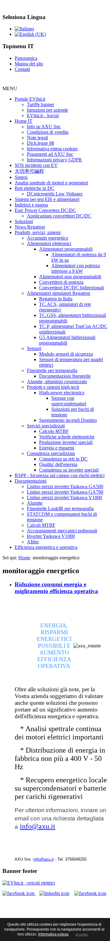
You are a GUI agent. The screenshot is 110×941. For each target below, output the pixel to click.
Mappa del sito (29, 63)
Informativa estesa (53, 934)
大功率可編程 (29, 171)
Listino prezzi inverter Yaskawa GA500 (65, 486)
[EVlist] (28, 882)
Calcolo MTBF (54, 431)
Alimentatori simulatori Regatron (58, 293)
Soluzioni (24, 221)
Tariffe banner (40, 104)
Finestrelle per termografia (52, 370)
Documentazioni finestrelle (65, 376)
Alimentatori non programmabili (70, 276)
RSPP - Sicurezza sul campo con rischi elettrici (60, 475)
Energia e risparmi (56, 447)
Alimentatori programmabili (66, 249)
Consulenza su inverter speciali (69, 469)
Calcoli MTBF (41, 525)
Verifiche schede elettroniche (66, 436)
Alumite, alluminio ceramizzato (57, 381)
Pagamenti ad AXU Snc (50, 154)
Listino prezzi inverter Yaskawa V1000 (64, 497)
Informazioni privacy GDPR (54, 159)
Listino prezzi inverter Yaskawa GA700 (65, 492)
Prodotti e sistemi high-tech (53, 387)
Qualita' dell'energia (58, 464)
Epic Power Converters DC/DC (45, 210)
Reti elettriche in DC (34, 188)
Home (24, 557)
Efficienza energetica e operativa (46, 547)
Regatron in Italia (55, 298)
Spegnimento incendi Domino (68, 420)
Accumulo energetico (47, 238)
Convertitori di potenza (61, 282)
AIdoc (33, 541)
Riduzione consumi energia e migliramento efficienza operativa (56, 587)
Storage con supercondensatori (68, 400)
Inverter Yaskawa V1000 (51, 536)
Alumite (34, 503)
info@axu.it (37, 826)
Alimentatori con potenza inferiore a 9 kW (75, 268)
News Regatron (30, 226)
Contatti (22, 69)
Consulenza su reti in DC (63, 458)
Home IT (23, 121)
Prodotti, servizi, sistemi (38, 232)
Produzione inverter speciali (66, 442)
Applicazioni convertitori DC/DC (59, 215)
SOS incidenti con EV (36, 165)
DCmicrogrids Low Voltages (54, 193)
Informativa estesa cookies (52, 148)
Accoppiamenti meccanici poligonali (62, 530)
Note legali (37, 137)
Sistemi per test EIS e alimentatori (47, 199)
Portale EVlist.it (30, 99)
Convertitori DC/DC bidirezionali (71, 287)
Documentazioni (30, 481)
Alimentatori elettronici (49, 243)
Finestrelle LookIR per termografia (60, 508)
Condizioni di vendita (47, 132)
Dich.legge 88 (40, 143)
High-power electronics (61, 392)
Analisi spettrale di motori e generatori (51, 182)
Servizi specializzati (46, 425)
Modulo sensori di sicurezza (66, 354)
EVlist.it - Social (43, 115)
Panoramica (26, 58)
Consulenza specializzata (51, 453)
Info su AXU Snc (44, 126)
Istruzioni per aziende (47, 110)
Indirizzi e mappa (31, 204)
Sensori (34, 348)
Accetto (81, 934)
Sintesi (21, 177)
